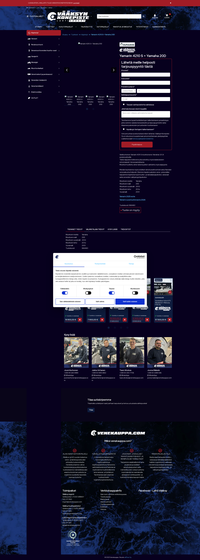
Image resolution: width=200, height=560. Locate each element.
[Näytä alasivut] (76, 26)
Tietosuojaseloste (107, 504)
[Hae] (143, 16)
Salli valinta (100, 301)
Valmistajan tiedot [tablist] (95, 229)
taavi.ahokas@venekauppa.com (131, 378)
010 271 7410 (67, 499)
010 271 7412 (67, 511)
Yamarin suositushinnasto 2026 (132, 200)
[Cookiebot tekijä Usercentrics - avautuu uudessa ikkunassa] (135, 256)
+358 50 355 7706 (127, 373)
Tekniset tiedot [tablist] (75, 229)
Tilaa (91, 410)
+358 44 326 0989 (71, 373)
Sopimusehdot (106, 502)
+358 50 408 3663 (99, 373)
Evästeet (104, 507)
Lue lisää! (76, 3)
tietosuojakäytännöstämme (143, 139)
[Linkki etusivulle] (68, 16)
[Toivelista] (169, 280)
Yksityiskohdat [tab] (100, 264)
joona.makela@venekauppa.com (159, 378)
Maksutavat (105, 499)
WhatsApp (70, 375)
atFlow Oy (128, 557)
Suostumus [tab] (69, 264)
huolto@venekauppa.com (72, 513)
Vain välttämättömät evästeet (70, 301)
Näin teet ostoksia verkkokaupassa (113, 494)
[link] (59, 39)
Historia (103, 509)
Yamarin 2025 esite (127, 196)
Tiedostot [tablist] (126, 229)
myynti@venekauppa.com (72, 502)
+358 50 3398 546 (154, 373)
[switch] (88, 293)
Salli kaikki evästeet (130, 301)
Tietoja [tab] (131, 264)
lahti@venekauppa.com (71, 525)
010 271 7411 (66, 523)
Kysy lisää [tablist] (112, 229)
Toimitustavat (106, 497)
